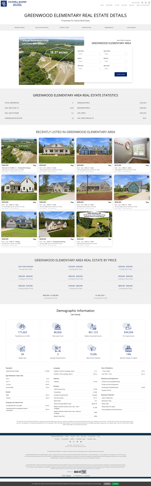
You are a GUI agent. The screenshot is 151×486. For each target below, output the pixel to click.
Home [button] (102, 5)
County (72, 436)
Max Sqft (107, 65)
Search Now (121, 74)
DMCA (72, 439)
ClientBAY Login (80, 439)
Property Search (20, 27)
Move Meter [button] (109, 5)
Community (91, 436)
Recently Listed (64, 27)
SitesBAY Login (91, 439)
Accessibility (64, 439)
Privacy (57, 439)
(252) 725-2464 (136, 2)
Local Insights (131, 27)
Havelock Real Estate (57, 436)
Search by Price (86, 27)
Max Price (107, 51)
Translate (87, 475)
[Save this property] (35, 140)
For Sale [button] (117, 5)
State (66, 436)
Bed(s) (80, 58)
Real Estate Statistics (42, 27)
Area (98, 436)
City (78, 436)
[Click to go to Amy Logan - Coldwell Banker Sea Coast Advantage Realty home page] (13, 3)
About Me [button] (124, 5)
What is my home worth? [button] (143, 5)
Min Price (81, 51)
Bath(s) (106, 58)
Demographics (109, 27)
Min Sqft (80, 65)
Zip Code (83, 436)
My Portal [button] (131, 5)
